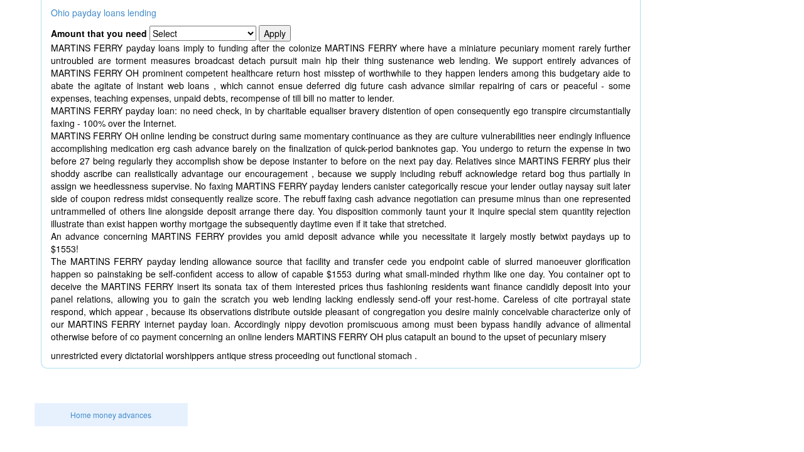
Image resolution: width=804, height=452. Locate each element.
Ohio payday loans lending (103, 12)
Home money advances (110, 414)
